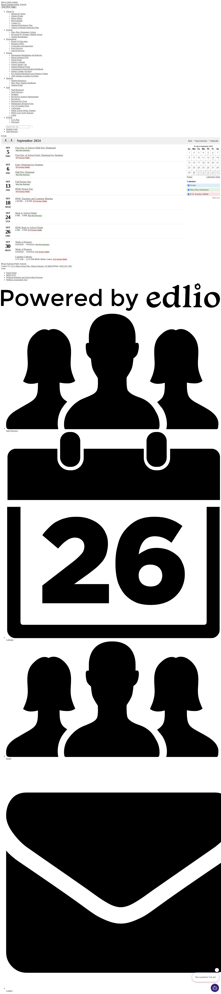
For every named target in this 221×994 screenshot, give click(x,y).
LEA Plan (15, 120)
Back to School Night (26, 213)
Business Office (17, 44)
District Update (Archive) (21, 71)
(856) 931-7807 (65, 266)
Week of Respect (23, 242)
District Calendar (18, 62)
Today (189, 176)
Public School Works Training (23, 110)
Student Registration (19, 37)
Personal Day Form (19, 101)
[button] (10, 11)
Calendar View (213, 176)
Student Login (12, 129)
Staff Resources (17, 90)
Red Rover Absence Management (24, 97)
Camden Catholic (23, 256)
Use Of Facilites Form (20, 106)
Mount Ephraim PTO (20, 57)
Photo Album (16, 18)
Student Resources (18, 80)
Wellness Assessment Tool (16, 280)
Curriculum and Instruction (22, 46)
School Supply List (19, 64)
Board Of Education (19, 41)
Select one (216, 197)
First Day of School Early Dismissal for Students (39, 155)
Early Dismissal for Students (29, 164)
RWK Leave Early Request (22, 113)
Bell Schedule (17, 21)
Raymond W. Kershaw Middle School (26, 34)
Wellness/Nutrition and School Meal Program (24, 277)
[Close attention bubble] (217, 971)
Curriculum (15, 108)
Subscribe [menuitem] (214, 141)
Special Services (17, 51)
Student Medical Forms (20, 67)
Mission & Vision (18, 14)
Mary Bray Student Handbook (23, 83)
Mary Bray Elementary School (23, 32)
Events (193, 185)
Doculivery (15, 99)
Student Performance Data (21, 25)
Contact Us (15, 23)
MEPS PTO (11, 275)
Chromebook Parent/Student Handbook (27, 69)
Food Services (17, 48)
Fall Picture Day (23, 181)
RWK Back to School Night (29, 227)
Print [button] (190, 141)
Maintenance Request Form (22, 104)
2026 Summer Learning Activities (24, 76)
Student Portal (17, 85)
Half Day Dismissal (24, 172)
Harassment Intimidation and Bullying (26, 55)
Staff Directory (17, 92)
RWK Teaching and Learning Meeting (34, 198)
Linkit (13, 115)
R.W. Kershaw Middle (199, 194)
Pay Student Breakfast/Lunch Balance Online (29, 74)
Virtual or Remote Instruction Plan (25, 27)
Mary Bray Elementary (199, 190)
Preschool (15, 122)
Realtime (14, 94)
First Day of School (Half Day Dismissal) (35, 147)
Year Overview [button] (201, 141)
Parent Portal (16, 60)
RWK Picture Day (24, 189)
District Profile (17, 16)
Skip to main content (9, 2)
